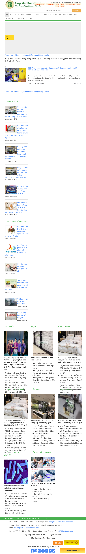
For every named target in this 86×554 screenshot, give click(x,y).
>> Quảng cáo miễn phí (72, 551)
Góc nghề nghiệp (41, 452)
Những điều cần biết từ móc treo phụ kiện (42, 359)
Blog (78, 4)
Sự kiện (29, 18)
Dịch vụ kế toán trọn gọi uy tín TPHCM (43, 484)
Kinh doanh (10, 18)
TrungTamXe (50, 4)
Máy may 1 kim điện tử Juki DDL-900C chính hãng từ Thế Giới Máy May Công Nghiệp (71, 368)
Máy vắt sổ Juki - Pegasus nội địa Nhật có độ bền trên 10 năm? (71, 436)
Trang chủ (9, 55)
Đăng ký (58, 543)
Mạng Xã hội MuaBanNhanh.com (61, 522)
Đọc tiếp (77, 83)
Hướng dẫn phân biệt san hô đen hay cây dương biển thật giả (43, 373)
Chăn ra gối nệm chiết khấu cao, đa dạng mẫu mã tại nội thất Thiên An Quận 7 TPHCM (69, 360)
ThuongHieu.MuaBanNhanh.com (26, 528)
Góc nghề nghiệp (24, 14)
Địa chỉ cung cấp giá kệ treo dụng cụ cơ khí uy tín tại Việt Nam (15, 450)
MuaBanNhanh (39, 4)
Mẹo (33, 327)
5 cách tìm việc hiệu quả (41, 499)
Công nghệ (47, 14)
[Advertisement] (48, 38)
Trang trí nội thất (14, 389)
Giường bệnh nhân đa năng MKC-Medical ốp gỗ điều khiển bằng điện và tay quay (15, 375)
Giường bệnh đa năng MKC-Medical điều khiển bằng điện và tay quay (16, 385)
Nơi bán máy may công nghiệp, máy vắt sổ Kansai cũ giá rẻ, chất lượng (71, 428)
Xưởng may (64, 389)
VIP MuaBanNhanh (65, 531)
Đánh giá (20, 18)
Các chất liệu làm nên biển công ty (22, 315)
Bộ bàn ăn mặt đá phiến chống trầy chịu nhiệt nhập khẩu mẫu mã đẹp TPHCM (15, 440)
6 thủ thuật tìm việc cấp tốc (42, 494)
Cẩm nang (57, 14)
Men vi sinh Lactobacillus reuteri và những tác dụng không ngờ (14, 488)
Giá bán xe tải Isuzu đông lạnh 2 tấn (22, 301)
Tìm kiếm (76, 10)
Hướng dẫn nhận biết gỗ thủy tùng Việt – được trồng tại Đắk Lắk (44, 380)
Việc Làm (62, 5)
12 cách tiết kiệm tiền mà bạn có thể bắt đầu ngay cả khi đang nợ (43, 433)
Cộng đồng (37, 14)
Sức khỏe (9, 327)
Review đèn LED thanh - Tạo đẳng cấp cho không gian (42, 422)
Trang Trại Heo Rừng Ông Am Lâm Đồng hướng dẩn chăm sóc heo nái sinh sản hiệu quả (71, 377)
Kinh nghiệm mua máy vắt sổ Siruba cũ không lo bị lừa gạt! (70, 422)
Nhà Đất (57, 5)
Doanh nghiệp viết (70, 14)
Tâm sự (13, 14)
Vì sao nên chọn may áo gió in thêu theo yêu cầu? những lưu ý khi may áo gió (71, 443)
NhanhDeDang (70, 4)
